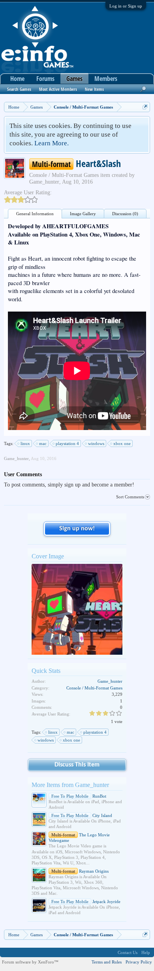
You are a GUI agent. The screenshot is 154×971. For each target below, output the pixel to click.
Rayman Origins (80, 871)
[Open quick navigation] (145, 106)
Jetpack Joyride (85, 901)
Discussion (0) (125, 213)
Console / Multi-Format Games (64, 175)
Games (74, 78)
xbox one (122, 443)
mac (43, 443)
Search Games (19, 89)
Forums (45, 78)
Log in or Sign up (125, 6)
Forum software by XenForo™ (30, 962)
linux (25, 443)
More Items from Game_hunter (70, 784)
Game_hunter (44, 182)
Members (105, 78)
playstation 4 (67, 443)
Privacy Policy (139, 962)
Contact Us (127, 952)
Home (17, 78)
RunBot (78, 796)
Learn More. (51, 143)
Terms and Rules (107, 962)
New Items (94, 89)
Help (145, 952)
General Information (35, 213)
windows (96, 443)
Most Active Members (58, 89)
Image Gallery (83, 213)
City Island (81, 815)
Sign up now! (77, 529)
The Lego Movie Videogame (79, 837)
